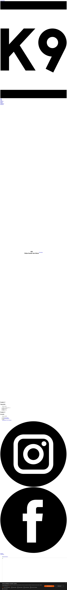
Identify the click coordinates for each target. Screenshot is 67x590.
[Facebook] (33, 552)
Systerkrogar (2, 554)
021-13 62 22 (6, 417)
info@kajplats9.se (6, 418)
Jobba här (1, 553)
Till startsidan (41, 252)
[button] (22, 588)
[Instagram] (33, 486)
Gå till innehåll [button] (2, 0)
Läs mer (9, 585)
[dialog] (33, 586)
